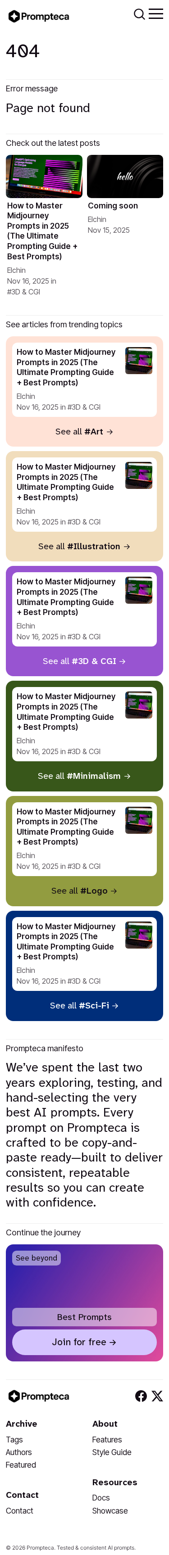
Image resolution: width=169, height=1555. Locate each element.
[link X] (157, 1396)
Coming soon (113, 205)
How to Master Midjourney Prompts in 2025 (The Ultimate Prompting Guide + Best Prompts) (42, 231)
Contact (19, 1510)
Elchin (16, 270)
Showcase (110, 1510)
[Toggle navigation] (156, 13)
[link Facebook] (141, 1396)
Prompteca (40, 1547)
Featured (21, 1464)
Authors (19, 1452)
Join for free (79, 1342)
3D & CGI (25, 291)
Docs (101, 1497)
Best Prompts (84, 1317)
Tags (14, 1439)
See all (79, 431)
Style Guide (112, 1452)
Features (107, 1439)
